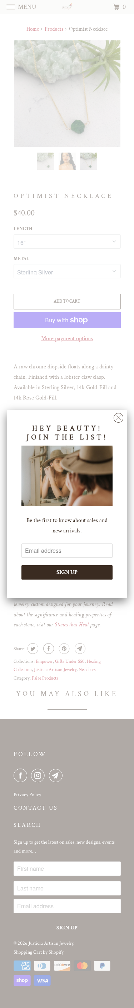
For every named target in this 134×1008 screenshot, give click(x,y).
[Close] (118, 416)
